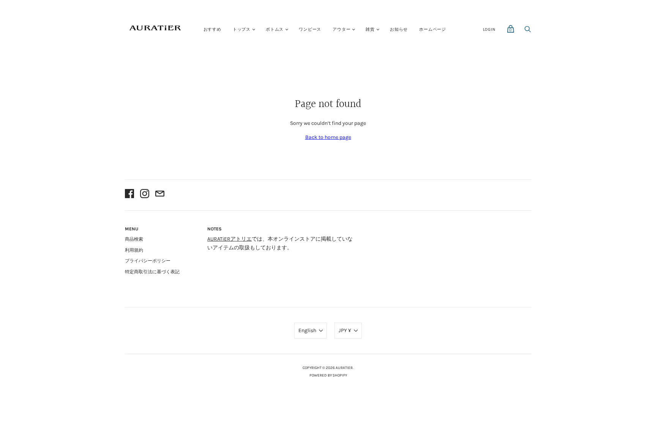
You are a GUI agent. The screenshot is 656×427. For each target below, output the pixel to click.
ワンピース (310, 29)
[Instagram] (144, 195)
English (307, 330)
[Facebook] (129, 195)
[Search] (527, 31)
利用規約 (134, 250)
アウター (341, 29)
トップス (242, 29)
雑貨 (370, 29)
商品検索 (134, 239)
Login (489, 29)
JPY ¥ (345, 330)
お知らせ (399, 29)
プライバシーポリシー (147, 260)
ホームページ (432, 29)
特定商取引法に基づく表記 (152, 271)
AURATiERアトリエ (229, 239)
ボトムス (275, 29)
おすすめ (212, 29)
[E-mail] (159, 195)
